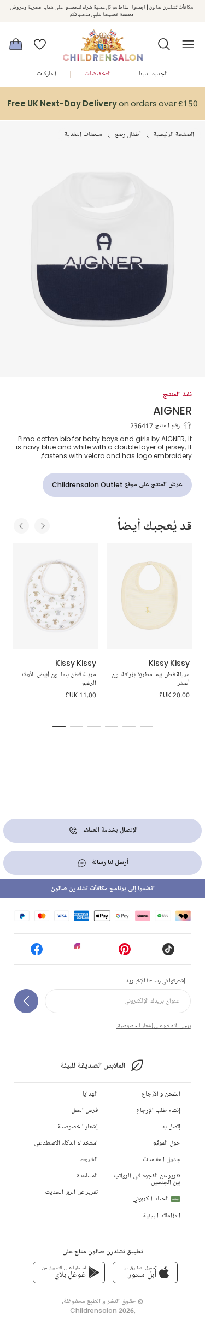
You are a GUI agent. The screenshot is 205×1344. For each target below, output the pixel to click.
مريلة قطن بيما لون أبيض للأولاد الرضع (58, 679)
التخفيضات (97, 74)
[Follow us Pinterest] (125, 952)
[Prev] (21, 526)
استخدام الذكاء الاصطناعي (66, 1143)
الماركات (46, 74)
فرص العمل (84, 1110)
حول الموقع (166, 1143)
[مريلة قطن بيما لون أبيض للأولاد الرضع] (55, 596)
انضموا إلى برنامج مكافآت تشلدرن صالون (103, 888)
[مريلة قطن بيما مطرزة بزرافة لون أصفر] (149, 596)
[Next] (42, 526)
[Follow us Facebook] (37, 952)
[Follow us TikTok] (168, 952)
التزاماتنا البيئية (161, 1216)
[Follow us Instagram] (80, 952)
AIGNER (172, 410)
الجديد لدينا (153, 74)
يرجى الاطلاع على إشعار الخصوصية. (153, 1025)
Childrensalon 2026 (102, 1310)
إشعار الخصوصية (78, 1127)
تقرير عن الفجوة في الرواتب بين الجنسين (147, 1179)
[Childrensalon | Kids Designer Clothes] (103, 41)
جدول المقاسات (161, 1159)
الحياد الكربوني (155, 1199)
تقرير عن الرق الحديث (71, 1192)
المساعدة (87, 1176)
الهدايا (90, 1094)
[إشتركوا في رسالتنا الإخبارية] (26, 1001)
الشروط (89, 1159)
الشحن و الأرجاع (161, 1094)
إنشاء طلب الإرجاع (158, 1110)
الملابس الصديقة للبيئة (92, 1066)
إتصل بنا (170, 1127)
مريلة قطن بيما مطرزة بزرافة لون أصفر (151, 679)
